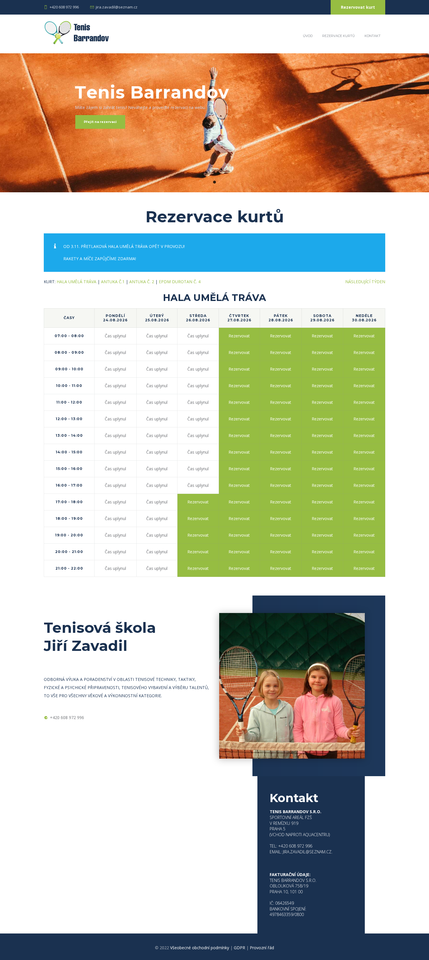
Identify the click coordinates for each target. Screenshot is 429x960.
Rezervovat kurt (358, 7)
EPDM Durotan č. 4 (179, 281)
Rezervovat (239, 336)
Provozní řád (262, 947)
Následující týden (365, 281)
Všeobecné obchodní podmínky (199, 947)
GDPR (239, 947)
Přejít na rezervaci (100, 122)
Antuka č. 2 (141, 281)
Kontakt (373, 36)
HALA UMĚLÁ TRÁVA (76, 281)
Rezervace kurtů (338, 36)
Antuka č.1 (113, 281)
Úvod (308, 36)
